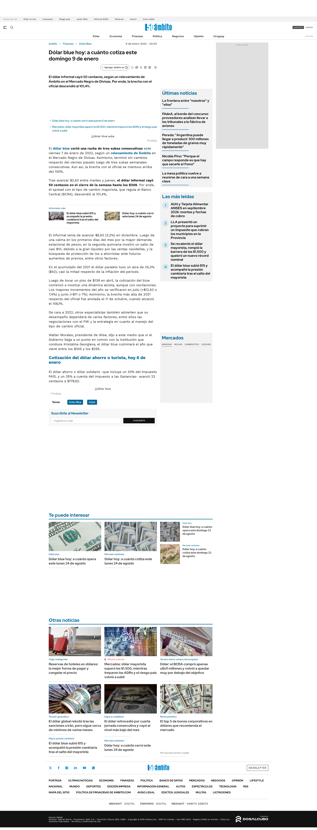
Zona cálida (148, 19)
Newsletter (309, 36)
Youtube (84, 768)
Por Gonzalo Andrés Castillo (174, 752)
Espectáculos (202, 786)
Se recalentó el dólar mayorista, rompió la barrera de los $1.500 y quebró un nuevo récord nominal (190, 252)
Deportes (93, 786)
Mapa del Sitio (59, 792)
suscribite (298, 27)
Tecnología (228, 786)
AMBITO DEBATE (190, 803)
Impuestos (48, 19)
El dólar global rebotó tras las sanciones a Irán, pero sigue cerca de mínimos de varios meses (75, 725)
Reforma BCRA (101, 19)
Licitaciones (222, 792)
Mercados (197, 780)
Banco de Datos (171, 780)
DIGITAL (122, 803)
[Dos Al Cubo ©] (252, 819)
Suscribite (139, 420)
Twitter (50, 768)
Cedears (206, 344)
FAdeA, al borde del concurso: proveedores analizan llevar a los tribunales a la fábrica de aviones (185, 120)
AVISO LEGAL (146, 792)
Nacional (56, 786)
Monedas (167, 344)
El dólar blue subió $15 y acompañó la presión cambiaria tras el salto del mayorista (82, 218)
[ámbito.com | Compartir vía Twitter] (141, 67)
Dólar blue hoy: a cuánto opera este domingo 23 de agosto (197, 530)
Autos (180, 786)
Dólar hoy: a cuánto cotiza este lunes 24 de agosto (128, 561)
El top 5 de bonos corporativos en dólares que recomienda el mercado (186, 725)
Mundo (74, 786)
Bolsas (178, 344)
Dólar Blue (85, 43)
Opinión (199, 36)
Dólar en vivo (29, 19)
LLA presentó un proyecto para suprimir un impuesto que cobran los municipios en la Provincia (190, 230)
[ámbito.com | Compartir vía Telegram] (149, 67)
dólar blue (61, 148)
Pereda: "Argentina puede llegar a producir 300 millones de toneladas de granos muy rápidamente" (185, 141)
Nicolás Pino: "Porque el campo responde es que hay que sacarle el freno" (184, 160)
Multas (201, 792)
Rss (245, 786)
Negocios (178, 36)
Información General (153, 786)
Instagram (66, 767)
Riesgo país (64, 19)
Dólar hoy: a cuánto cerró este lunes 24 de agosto (138, 215)
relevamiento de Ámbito (131, 153)
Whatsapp (93, 767)
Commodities (192, 344)
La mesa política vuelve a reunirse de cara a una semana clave (185, 177)
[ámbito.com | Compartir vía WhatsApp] (132, 67)
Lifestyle (257, 780)
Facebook (58, 767)
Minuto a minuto (116, 659)
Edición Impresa (119, 786)
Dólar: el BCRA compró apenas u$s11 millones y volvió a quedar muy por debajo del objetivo (184, 668)
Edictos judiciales (175, 792)
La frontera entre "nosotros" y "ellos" (185, 102)
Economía (116, 36)
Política (157, 36)
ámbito (53, 43)
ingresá (309, 27)
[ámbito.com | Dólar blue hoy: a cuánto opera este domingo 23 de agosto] (170, 532)
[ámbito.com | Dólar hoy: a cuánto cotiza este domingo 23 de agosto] (170, 554)
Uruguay (218, 36)
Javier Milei (82, 19)
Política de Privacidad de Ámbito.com (103, 792)
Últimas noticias (80, 780)
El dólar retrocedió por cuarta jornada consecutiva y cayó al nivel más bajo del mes (127, 725)
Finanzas (137, 36)
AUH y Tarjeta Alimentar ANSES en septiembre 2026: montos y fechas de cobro (189, 210)
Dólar (96, 36)
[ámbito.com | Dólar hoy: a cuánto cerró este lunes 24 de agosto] (112, 216)
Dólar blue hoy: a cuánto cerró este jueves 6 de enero (83, 120)
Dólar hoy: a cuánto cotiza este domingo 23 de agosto (196, 552)
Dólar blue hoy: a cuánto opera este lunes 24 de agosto (72, 561)
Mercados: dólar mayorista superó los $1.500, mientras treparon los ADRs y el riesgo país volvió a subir (130, 670)
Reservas (119, 19)
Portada (55, 780)
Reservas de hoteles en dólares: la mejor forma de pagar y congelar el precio (73, 668)
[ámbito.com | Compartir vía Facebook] (136, 67)
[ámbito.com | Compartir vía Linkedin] (145, 67)
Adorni (133, 19)
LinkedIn (75, 767)
